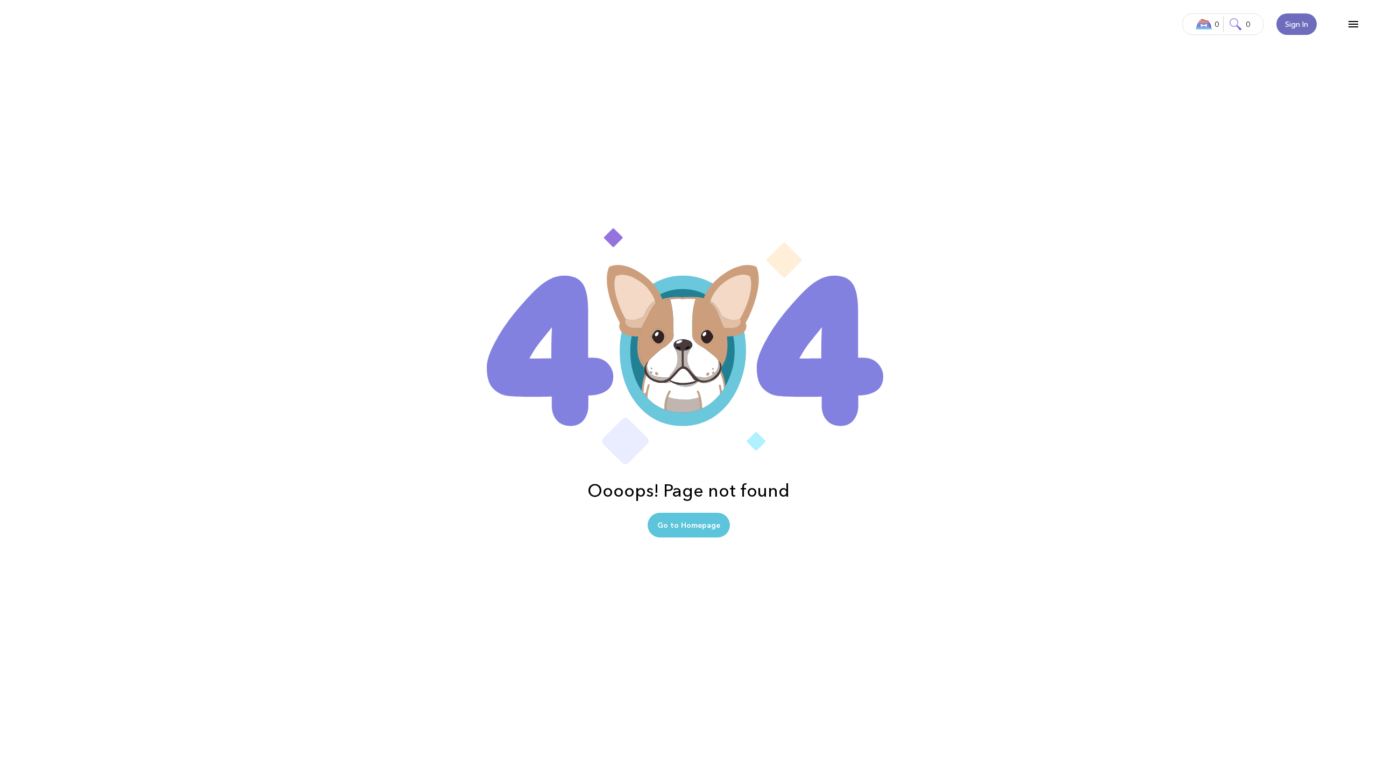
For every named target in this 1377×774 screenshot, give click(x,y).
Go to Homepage (688, 525)
